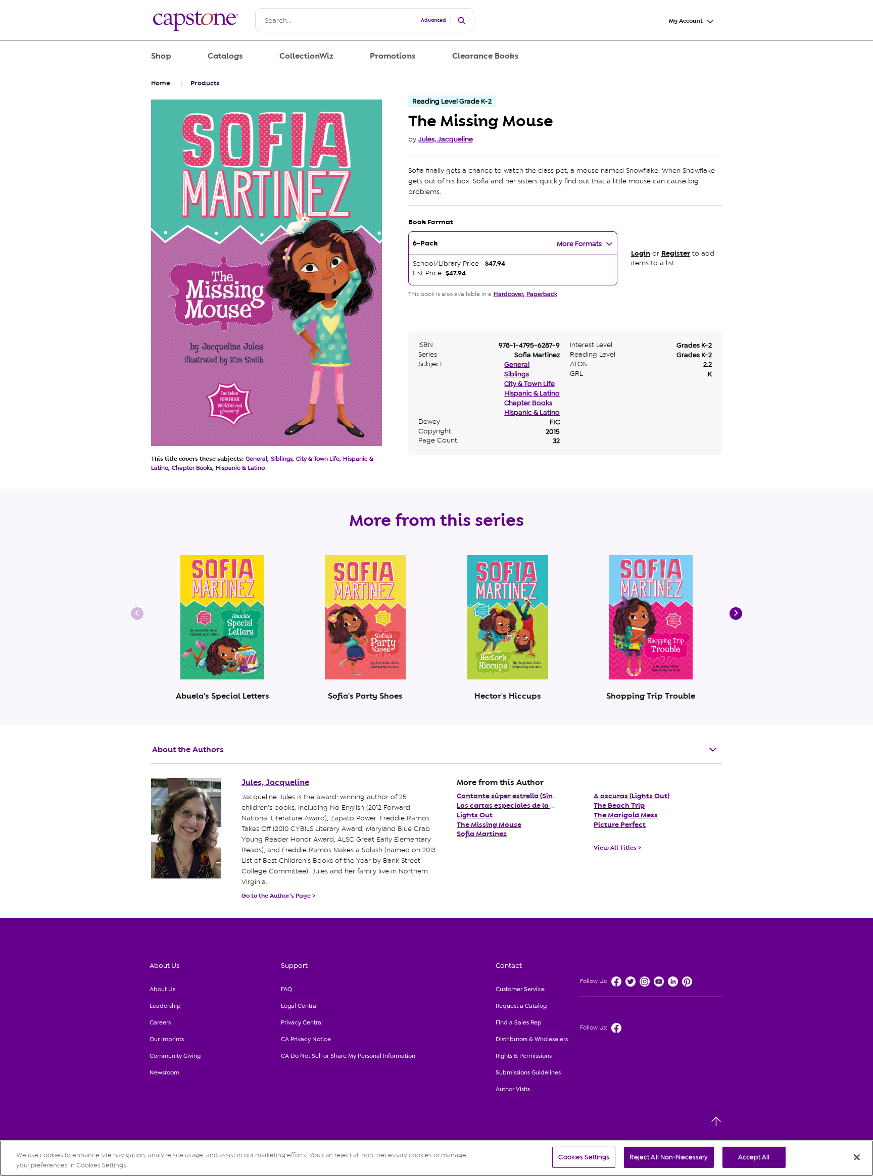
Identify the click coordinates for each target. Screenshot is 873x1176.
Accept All (753, 1157)
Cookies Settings (583, 1157)
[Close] (857, 1157)
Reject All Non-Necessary (668, 1157)
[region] (436, 1158)
